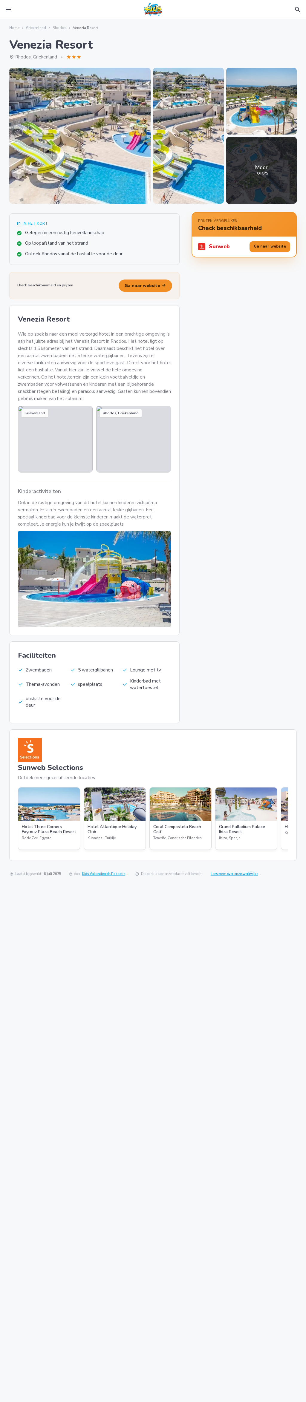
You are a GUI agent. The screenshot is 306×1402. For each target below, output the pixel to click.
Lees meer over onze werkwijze (234, 874)
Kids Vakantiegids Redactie (103, 874)
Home (14, 27)
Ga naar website (145, 285)
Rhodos (59, 27)
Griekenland (36, 27)
